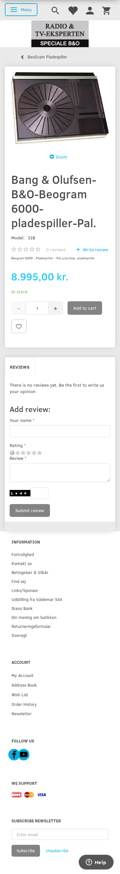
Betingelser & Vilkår (30, 572)
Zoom (61, 157)
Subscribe (26, 850)
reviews (56, 249)
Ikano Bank (22, 608)
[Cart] (106, 10)
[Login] (90, 10)
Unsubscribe (57, 850)
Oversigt (19, 635)
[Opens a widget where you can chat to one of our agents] (96, 863)
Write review (95, 249)
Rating (16, 445)
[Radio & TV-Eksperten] (60, 34)
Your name (20, 420)
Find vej (19, 581)
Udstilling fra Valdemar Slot (37, 599)
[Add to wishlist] (19, 326)
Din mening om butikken (34, 617)
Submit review (29, 510)
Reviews (19, 367)
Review (16, 458)
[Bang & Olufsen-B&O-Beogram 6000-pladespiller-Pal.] (60, 108)
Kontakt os (22, 563)
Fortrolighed (23, 554)
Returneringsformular (31, 626)
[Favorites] (73, 10)
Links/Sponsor (25, 590)
